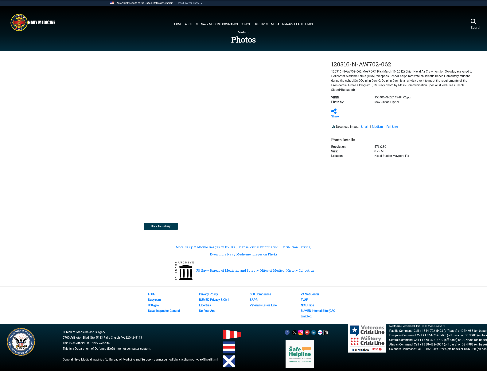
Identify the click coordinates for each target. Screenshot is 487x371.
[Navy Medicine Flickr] (320, 332)
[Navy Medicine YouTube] (307, 332)
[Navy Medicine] (32, 22)
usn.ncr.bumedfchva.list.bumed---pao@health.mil (186, 359)
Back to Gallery (161, 226)
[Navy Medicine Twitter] (294, 332)
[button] (189, 3)
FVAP (304, 300)
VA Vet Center (310, 294)
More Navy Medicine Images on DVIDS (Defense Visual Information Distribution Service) (243, 247)
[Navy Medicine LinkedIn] (313, 332)
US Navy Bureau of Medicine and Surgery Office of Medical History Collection (255, 270)
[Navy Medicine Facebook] (287, 332)
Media (242, 32)
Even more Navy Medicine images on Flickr (243, 254)
